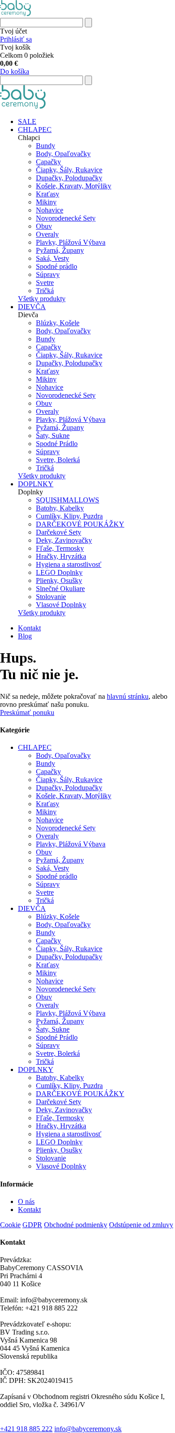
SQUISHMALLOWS (67, 500)
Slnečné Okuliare (60, 588)
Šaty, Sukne (53, 435)
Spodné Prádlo (57, 443)
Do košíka (14, 71)
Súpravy (48, 274)
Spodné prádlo (56, 266)
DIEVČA (32, 306)
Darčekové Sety (58, 532)
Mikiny (46, 202)
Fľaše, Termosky (60, 548)
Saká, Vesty (52, 258)
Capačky (48, 162)
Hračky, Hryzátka (61, 556)
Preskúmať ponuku (27, 712)
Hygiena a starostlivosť (68, 564)
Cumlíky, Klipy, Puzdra (69, 516)
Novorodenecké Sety (66, 218)
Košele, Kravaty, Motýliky (73, 186)
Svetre (45, 282)
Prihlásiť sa (16, 39)
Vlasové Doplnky (61, 604)
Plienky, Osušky (59, 580)
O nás (26, 1201)
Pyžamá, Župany (60, 250)
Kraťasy (47, 194)
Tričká (45, 290)
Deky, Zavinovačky (64, 540)
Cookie (10, 1225)
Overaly (47, 234)
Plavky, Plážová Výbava (70, 242)
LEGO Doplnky (59, 572)
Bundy (45, 145)
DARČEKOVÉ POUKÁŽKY (80, 524)
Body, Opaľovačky (63, 153)
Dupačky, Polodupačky (69, 178)
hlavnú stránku (128, 696)
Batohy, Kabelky (60, 508)
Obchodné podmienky (75, 1225)
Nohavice (49, 210)
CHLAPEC (35, 129)
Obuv (44, 226)
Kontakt (29, 628)
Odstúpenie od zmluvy (141, 1225)
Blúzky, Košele (57, 323)
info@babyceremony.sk (88, 1429)
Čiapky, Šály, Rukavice (69, 170)
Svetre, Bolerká (58, 459)
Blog (25, 636)
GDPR (32, 1225)
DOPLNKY (35, 484)
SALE (27, 121)
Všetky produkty (42, 298)
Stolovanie (51, 596)
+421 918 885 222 (26, 1429)
